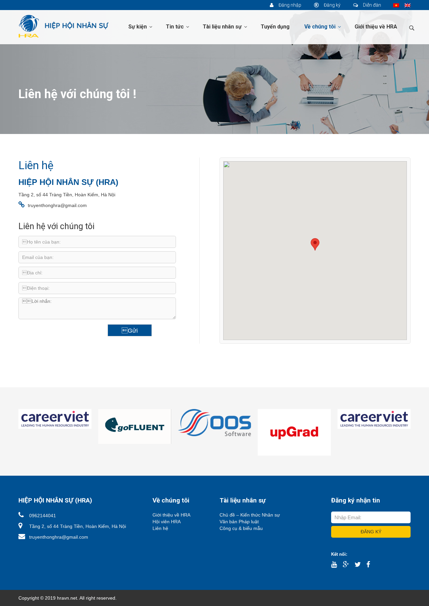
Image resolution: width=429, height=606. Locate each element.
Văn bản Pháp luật (239, 521)
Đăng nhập (289, 5)
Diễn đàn (371, 5)
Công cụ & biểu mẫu (241, 528)
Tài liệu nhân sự (223, 26)
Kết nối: (339, 554)
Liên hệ (160, 528)
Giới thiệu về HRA (376, 26)
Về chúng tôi (320, 26)
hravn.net (67, 598)
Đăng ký (332, 5)
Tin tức (175, 26)
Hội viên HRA (166, 521)
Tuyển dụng (275, 26)
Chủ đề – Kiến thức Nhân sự (250, 515)
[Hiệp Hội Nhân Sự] (63, 25)
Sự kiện (138, 26)
